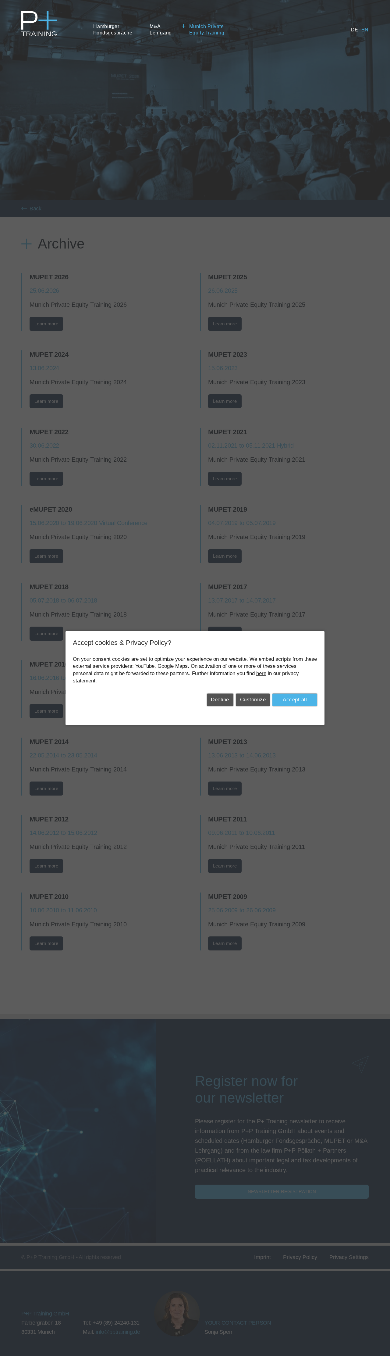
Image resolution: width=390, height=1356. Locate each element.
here (261, 673)
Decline (220, 700)
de (354, 29)
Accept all (295, 700)
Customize (253, 700)
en (365, 29)
